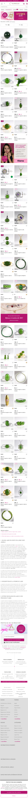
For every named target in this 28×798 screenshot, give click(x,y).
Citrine (15, 712)
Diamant (16, 714)
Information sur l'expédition (7, 695)
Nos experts (20, 689)
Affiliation (20, 696)
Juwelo (15, 9)
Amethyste (16, 705)
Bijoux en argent (4, 716)
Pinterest (5, 779)
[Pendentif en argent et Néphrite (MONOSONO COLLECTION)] (7, 34)
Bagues (2, 705)
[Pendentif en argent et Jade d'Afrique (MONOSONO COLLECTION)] (20, 34)
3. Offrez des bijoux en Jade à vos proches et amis (12, 536)
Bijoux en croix (17, 726)
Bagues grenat (4, 739)
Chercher (26, 7)
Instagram (12, 779)
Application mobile (20, 691)
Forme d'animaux (18, 737)
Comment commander (7, 689)
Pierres (21, 9)
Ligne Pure (16, 735)
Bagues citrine (4, 735)
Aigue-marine (17, 707)
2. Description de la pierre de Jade (8, 534)
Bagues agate (4, 726)
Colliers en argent (18, 732)
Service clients (7, 687)
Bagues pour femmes (5, 712)
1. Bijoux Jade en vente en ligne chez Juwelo (11, 531)
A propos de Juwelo (20, 687)
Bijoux (2, 9)
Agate (15, 703)
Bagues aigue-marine (5, 730)
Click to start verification (13, 642)
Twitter (2, 779)
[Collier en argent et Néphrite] (7, 57)
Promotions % (9, 9)
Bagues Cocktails (18, 728)
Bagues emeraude (5, 737)
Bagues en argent (4, 707)
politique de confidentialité (17, 789)
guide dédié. (17, 577)
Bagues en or (4, 710)
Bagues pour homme (5, 714)
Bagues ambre (4, 732)
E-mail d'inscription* (9, 636)
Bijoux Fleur (17, 739)
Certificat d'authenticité (7, 691)
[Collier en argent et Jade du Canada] (20, 171)
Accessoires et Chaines (6, 703)
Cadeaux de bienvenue (7, 693)
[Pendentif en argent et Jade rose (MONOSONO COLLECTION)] (7, 400)
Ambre (15, 710)
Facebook (9, 779)
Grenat (15, 716)
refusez (2, 787)
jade (17, 546)
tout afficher (4, 719)
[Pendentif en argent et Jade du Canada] (7, 194)
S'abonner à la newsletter (14, 640)
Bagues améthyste (5, 728)
